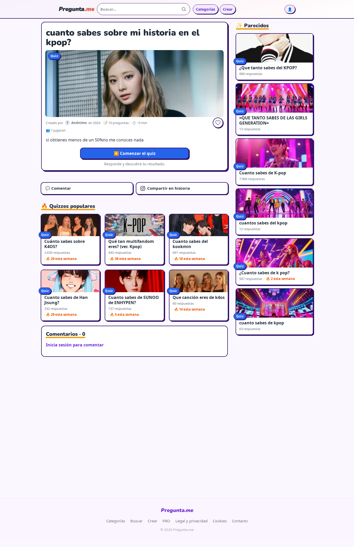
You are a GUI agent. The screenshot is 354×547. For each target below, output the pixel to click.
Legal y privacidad (191, 520)
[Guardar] (218, 123)
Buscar (136, 520)
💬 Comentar (58, 188)
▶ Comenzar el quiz (134, 153)
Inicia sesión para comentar (75, 345)
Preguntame (177, 510)
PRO (166, 520)
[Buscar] (184, 9)
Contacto (240, 520)
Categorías (205, 9)
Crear (227, 9)
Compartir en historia (168, 188)
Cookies (220, 520)
